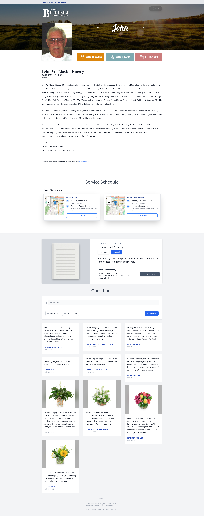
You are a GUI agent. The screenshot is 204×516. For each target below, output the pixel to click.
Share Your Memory (150, 274)
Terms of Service (108, 506)
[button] (54, 202)
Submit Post (152, 313)
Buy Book (116, 252)
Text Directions (82, 215)
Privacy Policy (95, 506)
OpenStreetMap (104, 509)
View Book (103, 252)
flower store (84, 161)
